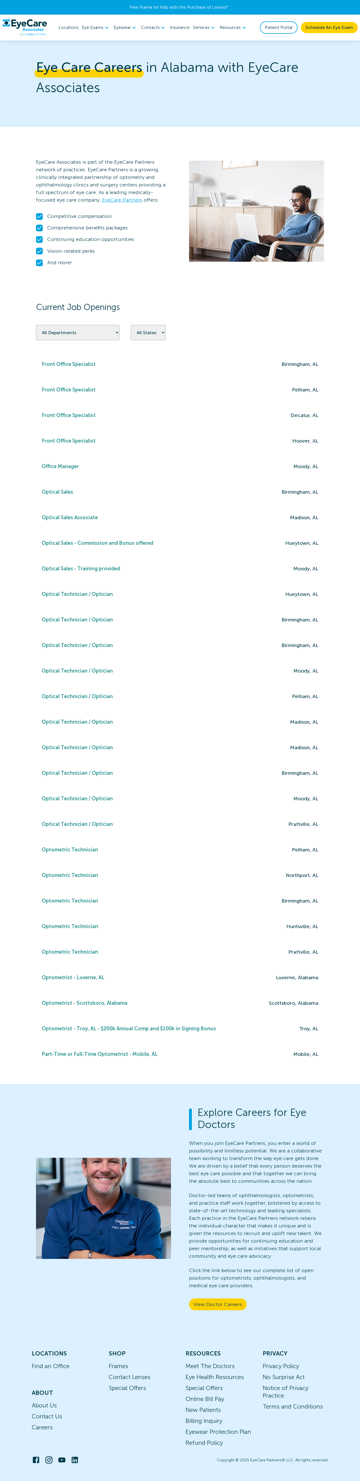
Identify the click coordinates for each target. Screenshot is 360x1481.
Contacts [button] (150, 27)
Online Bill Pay (205, 1398)
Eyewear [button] (122, 27)
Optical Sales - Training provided (81, 569)
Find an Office (50, 1366)
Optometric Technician (70, 850)
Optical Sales (57, 492)
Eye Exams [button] (93, 27)
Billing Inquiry (204, 1420)
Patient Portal (278, 27)
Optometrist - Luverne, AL (73, 977)
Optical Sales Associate (70, 517)
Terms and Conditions (293, 1406)
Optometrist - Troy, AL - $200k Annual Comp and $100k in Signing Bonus (129, 1029)
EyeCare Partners (122, 200)
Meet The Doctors (210, 1366)
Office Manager (60, 466)
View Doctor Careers (218, 1304)
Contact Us (47, 1416)
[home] (24, 27)
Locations (68, 27)
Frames (118, 1366)
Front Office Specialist (69, 364)
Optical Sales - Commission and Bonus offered (97, 543)
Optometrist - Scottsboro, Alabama (84, 1003)
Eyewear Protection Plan (218, 1431)
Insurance (180, 27)
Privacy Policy (281, 1366)
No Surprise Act (284, 1376)
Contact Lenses (129, 1376)
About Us (44, 1405)
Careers (42, 1427)
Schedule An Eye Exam (329, 27)
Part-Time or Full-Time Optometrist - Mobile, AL (100, 1054)
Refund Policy (204, 1442)
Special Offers (127, 1387)
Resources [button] (230, 27)
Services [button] (201, 27)
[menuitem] (96, 28)
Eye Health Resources (215, 1376)
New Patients (203, 1409)
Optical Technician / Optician (77, 594)
